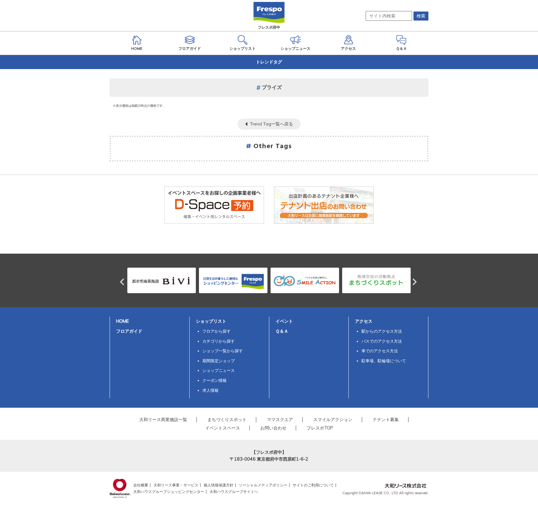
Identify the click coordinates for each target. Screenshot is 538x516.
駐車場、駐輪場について (383, 360)
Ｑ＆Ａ (282, 331)
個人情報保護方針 (219, 485)
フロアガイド (129, 331)
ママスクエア (280, 419)
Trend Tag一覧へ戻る (271, 124)
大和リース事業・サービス (175, 485)
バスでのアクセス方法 (381, 341)
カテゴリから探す (218, 341)
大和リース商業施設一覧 (163, 419)
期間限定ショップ (218, 360)
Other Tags (272, 146)
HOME (122, 321)
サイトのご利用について (313, 485)
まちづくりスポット (227, 419)
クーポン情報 (214, 380)
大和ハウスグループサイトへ (234, 491)
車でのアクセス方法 (379, 350)
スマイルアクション (332, 419)
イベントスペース (222, 428)
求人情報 (210, 390)
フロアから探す (216, 331)
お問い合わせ (273, 428)
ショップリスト (211, 321)
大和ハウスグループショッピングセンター (168, 491)
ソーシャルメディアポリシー (263, 485)
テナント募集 (386, 419)
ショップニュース (218, 370)
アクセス (363, 321)
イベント (284, 321)
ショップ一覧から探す (222, 350)
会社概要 (140, 485)
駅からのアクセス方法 (381, 331)
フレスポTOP (320, 428)
